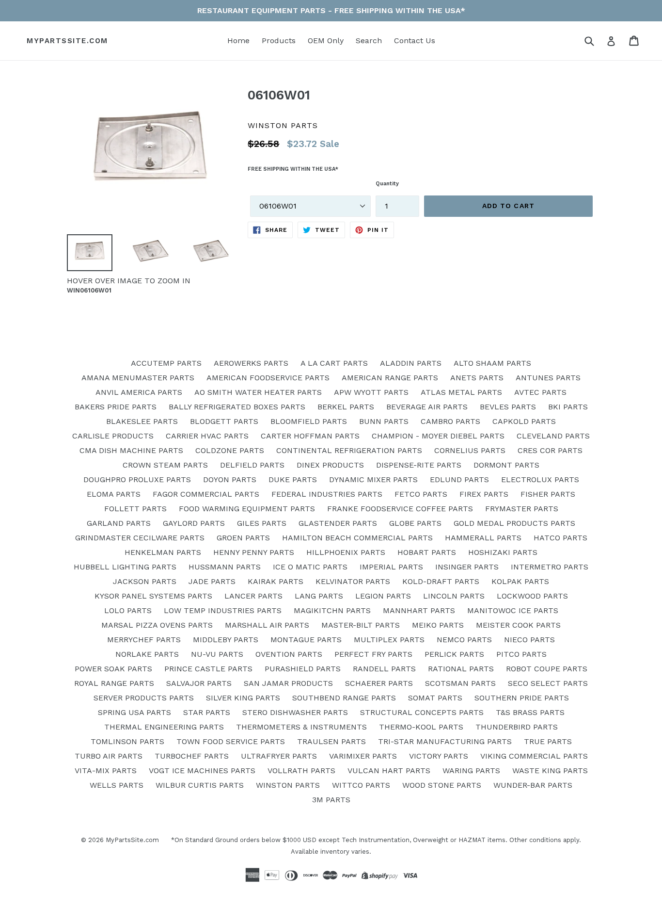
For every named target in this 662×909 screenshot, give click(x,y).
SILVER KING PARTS (243, 697)
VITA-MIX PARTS (106, 770)
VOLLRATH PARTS (301, 770)
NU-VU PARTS (217, 654)
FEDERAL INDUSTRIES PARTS (326, 494)
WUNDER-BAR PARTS (532, 785)
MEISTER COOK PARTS (518, 625)
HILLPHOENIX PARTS (345, 552)
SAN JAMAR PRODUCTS (288, 683)
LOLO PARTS (128, 610)
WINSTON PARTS (288, 785)
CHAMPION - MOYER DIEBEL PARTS (438, 435)
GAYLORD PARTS (194, 523)
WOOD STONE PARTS (441, 785)
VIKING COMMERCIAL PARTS (534, 756)
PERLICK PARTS (454, 654)
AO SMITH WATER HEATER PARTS (258, 392)
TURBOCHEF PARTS (192, 756)
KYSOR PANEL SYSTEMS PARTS (153, 596)
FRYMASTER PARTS (521, 508)
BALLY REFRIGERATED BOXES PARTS (237, 406)
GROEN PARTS (243, 537)
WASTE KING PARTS (550, 770)
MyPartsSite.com (67, 40)
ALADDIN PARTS (410, 363)
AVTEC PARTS (540, 392)
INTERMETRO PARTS (549, 566)
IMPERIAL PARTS (391, 566)
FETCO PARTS (420, 494)
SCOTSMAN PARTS (460, 683)
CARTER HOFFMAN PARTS (310, 435)
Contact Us (414, 40)
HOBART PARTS (426, 552)
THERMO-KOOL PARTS (421, 726)
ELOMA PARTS (114, 494)
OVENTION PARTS (288, 654)
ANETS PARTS (477, 377)
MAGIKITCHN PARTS (332, 610)
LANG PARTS (319, 596)
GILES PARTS (261, 523)
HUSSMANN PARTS (225, 566)
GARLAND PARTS (119, 523)
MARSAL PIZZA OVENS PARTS (157, 625)
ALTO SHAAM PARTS (492, 363)
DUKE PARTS (292, 479)
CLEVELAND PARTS (553, 435)
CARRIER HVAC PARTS (207, 435)
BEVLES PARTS (508, 406)
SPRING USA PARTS (134, 712)
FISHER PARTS (547, 494)
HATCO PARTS (560, 537)
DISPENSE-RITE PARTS (418, 465)
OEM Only (326, 40)
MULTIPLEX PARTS (389, 639)
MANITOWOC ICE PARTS (512, 610)
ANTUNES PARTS (548, 377)
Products (279, 40)
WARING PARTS (471, 770)
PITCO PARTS (521, 654)
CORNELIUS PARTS (469, 450)
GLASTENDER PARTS (338, 523)
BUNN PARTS (384, 421)
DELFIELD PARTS (252, 465)
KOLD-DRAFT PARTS (440, 581)
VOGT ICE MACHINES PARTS (202, 770)
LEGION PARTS (383, 596)
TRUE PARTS (548, 741)
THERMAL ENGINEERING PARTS (164, 726)
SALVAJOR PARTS (199, 683)
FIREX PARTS (483, 494)
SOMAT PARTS (435, 697)
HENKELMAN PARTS (163, 552)
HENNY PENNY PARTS (253, 552)
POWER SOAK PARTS (113, 668)
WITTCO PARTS (361, 785)
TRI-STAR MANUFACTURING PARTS (445, 741)
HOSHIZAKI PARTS (502, 552)
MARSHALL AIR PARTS (267, 625)
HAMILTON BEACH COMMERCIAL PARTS (357, 537)
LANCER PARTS (253, 596)
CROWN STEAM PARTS (165, 465)
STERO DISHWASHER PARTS (295, 712)
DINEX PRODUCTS (330, 465)
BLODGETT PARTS (224, 421)
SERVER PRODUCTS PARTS (144, 697)
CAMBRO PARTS (450, 421)
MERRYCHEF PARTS (144, 639)
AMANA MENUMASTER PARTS (137, 377)
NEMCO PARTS (464, 639)
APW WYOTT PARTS (371, 392)
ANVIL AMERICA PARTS (138, 392)
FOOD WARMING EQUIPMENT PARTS (247, 508)
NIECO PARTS (529, 639)
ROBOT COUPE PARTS (546, 668)
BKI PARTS (568, 406)
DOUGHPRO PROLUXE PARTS (137, 479)
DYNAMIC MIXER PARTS (373, 479)
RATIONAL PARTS (461, 668)
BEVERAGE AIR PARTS (427, 406)
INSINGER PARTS (467, 566)
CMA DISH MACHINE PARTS (131, 450)
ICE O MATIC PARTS (310, 566)
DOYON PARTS (229, 479)
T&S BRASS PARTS (530, 712)
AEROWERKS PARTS (251, 363)
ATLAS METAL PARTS (461, 392)
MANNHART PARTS (419, 610)
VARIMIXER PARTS (363, 756)
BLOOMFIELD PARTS (308, 421)
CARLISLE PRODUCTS (113, 435)
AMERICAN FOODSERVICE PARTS (268, 377)
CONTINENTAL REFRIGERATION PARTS (349, 450)
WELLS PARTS (116, 785)
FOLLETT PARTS (135, 508)
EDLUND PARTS (459, 479)
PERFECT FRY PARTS (373, 654)
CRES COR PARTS (550, 450)
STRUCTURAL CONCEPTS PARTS (422, 712)
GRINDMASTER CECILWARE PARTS (140, 537)
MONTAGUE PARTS (306, 639)
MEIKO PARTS (438, 625)
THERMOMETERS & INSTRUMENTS (301, 726)
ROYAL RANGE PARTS (114, 683)
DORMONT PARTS (506, 465)
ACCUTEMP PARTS (166, 363)
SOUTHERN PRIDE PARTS (521, 697)
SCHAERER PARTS (379, 683)
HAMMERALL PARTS (483, 537)
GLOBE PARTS (415, 523)
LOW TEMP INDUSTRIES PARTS (223, 610)
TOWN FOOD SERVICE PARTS (230, 741)
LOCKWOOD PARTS (532, 596)
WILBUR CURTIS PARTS (200, 785)
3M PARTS (331, 799)
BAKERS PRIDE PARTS (116, 406)
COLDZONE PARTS (229, 450)
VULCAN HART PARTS (388, 770)
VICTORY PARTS (438, 756)
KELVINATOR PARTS (352, 581)
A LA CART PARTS (334, 363)
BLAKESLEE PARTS (142, 421)
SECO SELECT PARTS (548, 683)
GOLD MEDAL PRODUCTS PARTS (514, 523)
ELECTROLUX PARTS (540, 479)
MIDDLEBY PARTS (225, 639)
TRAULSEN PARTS (331, 741)
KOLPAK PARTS (520, 581)
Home (238, 40)
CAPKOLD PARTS (524, 421)
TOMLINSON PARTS (127, 741)
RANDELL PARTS (384, 668)
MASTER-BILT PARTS (360, 625)
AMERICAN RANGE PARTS (390, 377)
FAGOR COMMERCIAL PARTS (206, 494)
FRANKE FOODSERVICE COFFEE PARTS (400, 508)
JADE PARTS (212, 581)
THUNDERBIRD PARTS (516, 726)
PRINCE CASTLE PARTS (208, 668)
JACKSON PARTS (144, 581)
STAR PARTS (206, 712)
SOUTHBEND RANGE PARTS (344, 697)
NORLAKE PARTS (147, 654)
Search (369, 40)
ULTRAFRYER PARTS (279, 756)
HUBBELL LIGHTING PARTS (125, 566)
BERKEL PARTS (345, 406)
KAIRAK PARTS (275, 581)
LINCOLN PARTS (454, 596)
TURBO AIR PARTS (108, 756)
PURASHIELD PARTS (303, 668)
